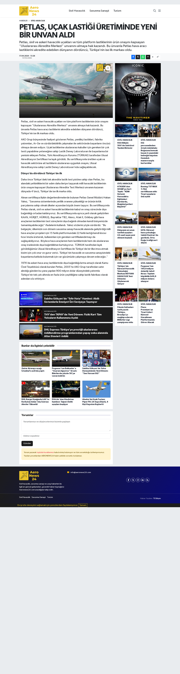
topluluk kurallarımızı (45, 452)
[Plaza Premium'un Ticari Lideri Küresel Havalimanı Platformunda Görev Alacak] (149, 295)
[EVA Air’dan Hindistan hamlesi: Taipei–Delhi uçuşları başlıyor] (66, 389)
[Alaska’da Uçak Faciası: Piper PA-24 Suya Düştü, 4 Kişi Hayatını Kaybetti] (96, 389)
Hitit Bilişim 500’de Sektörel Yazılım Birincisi (125, 145)
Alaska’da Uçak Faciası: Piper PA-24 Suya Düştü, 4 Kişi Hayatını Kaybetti (95, 401)
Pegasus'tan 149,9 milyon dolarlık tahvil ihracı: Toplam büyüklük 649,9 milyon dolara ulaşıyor (148, 273)
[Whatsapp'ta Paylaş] (143, 57)
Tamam (82, 505)
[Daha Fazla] (148, 57)
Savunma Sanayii (99, 10)
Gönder (27, 443)
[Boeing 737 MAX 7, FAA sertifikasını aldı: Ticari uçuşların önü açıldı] (149, 174)
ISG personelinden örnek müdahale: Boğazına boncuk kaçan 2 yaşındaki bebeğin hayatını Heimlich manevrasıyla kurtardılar (149, 153)
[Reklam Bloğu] (138, 92)
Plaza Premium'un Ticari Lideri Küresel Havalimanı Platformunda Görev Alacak (148, 314)
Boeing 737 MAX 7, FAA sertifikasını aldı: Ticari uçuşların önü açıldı (149, 192)
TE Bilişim (157, 498)
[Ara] (154, 11)
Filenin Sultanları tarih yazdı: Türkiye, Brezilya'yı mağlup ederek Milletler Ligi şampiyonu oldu (125, 314)
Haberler (23, 21)
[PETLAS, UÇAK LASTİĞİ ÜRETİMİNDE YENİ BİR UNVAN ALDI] (66, 90)
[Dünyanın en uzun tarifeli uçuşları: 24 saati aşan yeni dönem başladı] (126, 217)
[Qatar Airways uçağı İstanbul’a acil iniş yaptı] (35, 358)
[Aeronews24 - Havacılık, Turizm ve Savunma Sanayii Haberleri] (29, 11)
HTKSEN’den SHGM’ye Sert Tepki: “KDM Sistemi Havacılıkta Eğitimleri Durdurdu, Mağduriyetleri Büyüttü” (125, 197)
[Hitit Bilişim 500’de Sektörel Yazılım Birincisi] (126, 130)
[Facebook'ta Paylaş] (133, 57)
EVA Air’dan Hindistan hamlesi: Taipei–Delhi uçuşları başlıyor (63, 401)
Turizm (117, 10)
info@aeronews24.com (81, 472)
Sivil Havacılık (77, 10)
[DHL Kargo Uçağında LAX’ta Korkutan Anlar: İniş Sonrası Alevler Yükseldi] (35, 389)
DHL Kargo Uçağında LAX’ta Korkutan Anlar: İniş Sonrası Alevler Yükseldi (35, 401)
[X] (133, 480)
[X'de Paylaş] (138, 57)
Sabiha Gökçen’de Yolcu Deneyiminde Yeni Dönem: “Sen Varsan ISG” (95, 370)
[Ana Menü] (159, 11)
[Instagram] (138, 480)
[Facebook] (128, 480)
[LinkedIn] (142, 480)
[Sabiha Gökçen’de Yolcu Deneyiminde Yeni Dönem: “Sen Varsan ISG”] (96, 358)
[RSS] (147, 480)
